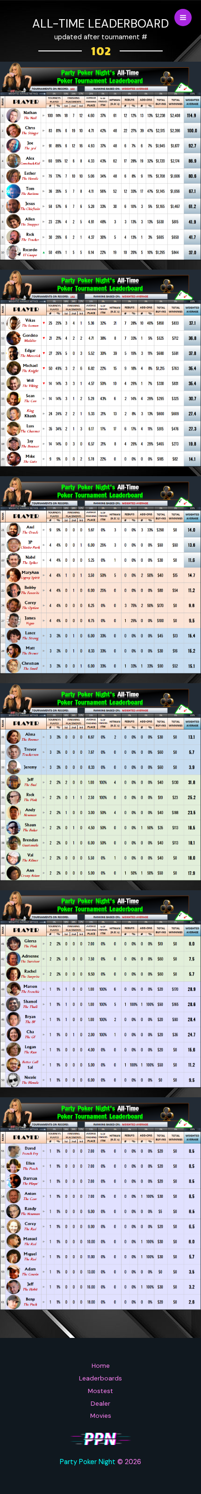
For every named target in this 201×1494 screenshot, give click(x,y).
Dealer (100, 1403)
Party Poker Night (87, 1462)
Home (101, 1365)
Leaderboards (100, 1378)
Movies (100, 1415)
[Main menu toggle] (183, 17)
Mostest (100, 1391)
